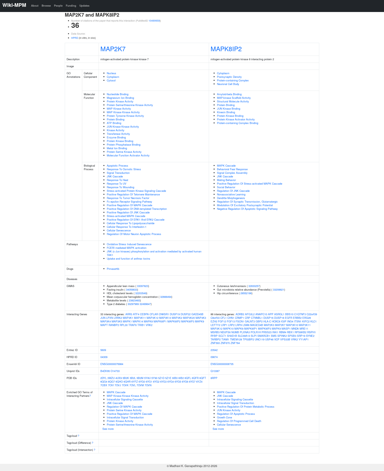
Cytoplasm (113, 77)
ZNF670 (225, 343)
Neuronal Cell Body (228, 84)
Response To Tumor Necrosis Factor (128, 198)
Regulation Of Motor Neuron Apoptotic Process (134, 234)
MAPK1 (127, 321)
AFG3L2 (250, 314)
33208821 (278, 289)
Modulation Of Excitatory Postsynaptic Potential (245, 205)
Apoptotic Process (117, 165)
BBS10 (289, 314)
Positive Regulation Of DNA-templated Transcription (137, 209)
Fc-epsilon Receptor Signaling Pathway (129, 201)
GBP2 (259, 321)
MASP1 (286, 328)
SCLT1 (222, 336)
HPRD (74, 37)
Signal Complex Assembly (232, 173)
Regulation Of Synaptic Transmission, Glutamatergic (247, 201)
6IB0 (175, 378)
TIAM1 (225, 339)
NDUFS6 (225, 332)
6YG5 (178, 381)
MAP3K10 (292, 325)
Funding (71, 5)
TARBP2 (216, 339)
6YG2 (156, 381)
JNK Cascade (115, 176)
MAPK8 (148, 321)
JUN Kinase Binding (228, 108)
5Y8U (147, 378)
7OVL (132, 385)
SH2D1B (232, 336)
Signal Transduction (118, 173)
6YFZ (134, 381)
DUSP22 (186, 314)
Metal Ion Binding (117, 148)
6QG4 (103, 381)
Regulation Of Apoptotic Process (236, 414)
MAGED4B (256, 325)
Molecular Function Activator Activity (128, 155)
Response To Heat (117, 180)
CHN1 (230, 318)
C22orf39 (312, 314)
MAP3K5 (117, 321)
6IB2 (181, 378)
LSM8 (246, 325)
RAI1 (275, 332)
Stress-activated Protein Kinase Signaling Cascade (136, 191)
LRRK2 (118, 318)
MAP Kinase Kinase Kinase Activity (128, 396)
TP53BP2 (248, 339)
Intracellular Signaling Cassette (125, 399)
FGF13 (231, 321)
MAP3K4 (105, 321)
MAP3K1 (128, 318)
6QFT (202, 378)
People (58, 5)
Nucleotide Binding (117, 94)
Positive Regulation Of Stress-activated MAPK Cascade (249, 183)
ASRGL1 (279, 314)
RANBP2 (114, 325)
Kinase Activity (115, 130)
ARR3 (128, 314)
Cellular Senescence (119, 230)
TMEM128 (236, 339)
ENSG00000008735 (222, 364)
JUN (102, 318)
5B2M (140, 378)
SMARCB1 (263, 336)
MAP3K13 (165, 318)
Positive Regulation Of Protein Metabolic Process (245, 406)
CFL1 (223, 318)
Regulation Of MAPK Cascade (124, 406)
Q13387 (215, 371)
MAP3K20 (189, 318)
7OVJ (118, 385)
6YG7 (192, 381)
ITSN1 (297, 321)
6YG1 (149, 381)
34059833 (131, 289)
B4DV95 (105, 371)
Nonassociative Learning (231, 194)
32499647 (145, 304)
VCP (276, 339)
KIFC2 (306, 321)
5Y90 (154, 378)
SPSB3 (292, 336)
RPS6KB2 (300, 332)
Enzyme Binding (116, 137)
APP (270, 314)
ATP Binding (114, 123)
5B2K (126, 378)
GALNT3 (250, 321)
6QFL (188, 378)
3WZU (111, 378)
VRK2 (149, 325)
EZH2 (214, 321)
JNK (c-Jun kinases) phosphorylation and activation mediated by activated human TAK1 (154, 253)
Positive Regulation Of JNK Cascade (128, 212)
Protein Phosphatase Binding (123, 144)
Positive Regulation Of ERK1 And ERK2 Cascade (135, 219)
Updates (84, 5)
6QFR (195, 378)
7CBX (103, 385)
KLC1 (313, 321)
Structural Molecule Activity (233, 101)
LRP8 (238, 325)
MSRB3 (215, 332)
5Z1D (161, 378)
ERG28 (306, 318)
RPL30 (124, 325)
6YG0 (142, 381)
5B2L (133, 378)
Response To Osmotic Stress (124, 169)
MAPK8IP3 (187, 321)
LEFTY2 (215, 325)
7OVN (148, 385)
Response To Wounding (120, 187)
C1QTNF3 (300, 314)
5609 (103, 350)
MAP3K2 (177, 318)
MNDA (295, 328)
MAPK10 (228, 328)
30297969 (133, 304)
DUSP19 (175, 314)
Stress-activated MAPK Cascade (126, 216)
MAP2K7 (113, 48)
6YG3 (163, 381)
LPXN (109, 318)
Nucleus (111, 73)
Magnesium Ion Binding (120, 98)
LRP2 (231, 325)
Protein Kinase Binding (120, 141)
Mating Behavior (226, 180)
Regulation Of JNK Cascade (233, 191)
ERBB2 (297, 318)
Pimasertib (113, 269)
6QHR (127, 381)
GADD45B (197, 314)
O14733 (115, 371)
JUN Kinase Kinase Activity (123, 126)
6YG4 (170, 381)
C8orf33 (215, 318)
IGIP (283, 321)
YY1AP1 (304, 339)
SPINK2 (282, 336)
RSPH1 (311, 332)
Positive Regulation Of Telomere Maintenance (133, 194)
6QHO (119, 381)
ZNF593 (215, 343)
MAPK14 (138, 321)
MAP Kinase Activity (119, 108)
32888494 (165, 297)
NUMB (235, 332)
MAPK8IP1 (160, 321)
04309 (103, 357)
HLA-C (267, 321)
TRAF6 (132, 325)
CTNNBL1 (257, 318)
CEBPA (144, 314)
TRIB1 (141, 325)
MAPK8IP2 (226, 48)
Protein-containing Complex (233, 80)
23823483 (134, 300)
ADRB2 (240, 314)
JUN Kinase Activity (228, 410)
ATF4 (136, 314)
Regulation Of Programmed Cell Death (239, 421)
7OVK (125, 385)
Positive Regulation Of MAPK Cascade (129, 205)
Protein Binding (115, 119)
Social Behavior (226, 187)
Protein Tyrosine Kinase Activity (125, 116)
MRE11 (304, 328)
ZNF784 (235, 343)
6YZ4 (199, 381)
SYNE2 (310, 336)
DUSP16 (268, 318)
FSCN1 (240, 321)
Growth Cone (224, 417)
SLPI (254, 336)
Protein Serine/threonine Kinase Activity (130, 105)
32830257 (254, 286)
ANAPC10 (261, 314)
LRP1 (224, 325)
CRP (247, 318)
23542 (214, 350)
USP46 (269, 339)
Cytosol (111, 80)
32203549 (140, 293)
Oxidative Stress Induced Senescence (129, 244)
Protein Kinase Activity (120, 101)
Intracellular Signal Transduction (125, 417)
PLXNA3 (245, 332)
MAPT (104, 325)
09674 (214, 357)
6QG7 (111, 381)
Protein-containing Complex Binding (237, 123)
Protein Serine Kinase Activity (124, 152)
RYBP (214, 336)
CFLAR (154, 314)
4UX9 (118, 378)
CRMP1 (239, 318)
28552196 (246, 293)
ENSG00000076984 (111, 364)
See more (108, 429)
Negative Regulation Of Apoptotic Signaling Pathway (247, 209)
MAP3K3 (201, 318)
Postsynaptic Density (229, 77)
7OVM (140, 385)
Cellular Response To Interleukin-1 (126, 227)
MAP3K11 (140, 318)
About (34, 5)
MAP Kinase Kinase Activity (123, 112)
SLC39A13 (244, 336)
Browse (46, 5)
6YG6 (185, 381)
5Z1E (168, 378)
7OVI (111, 385)
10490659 (154, 20)
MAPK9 (199, 321)
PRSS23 (267, 332)
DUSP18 (279, 318)
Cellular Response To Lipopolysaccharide (130, 223)
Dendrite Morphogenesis (231, 198)
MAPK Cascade (226, 165)
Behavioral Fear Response (232, 169)
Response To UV (116, 183)
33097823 (142, 286)
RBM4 (282, 332)
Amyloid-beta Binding (229, 94)
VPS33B (285, 339)
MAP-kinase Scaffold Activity (234, 98)
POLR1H (256, 332)
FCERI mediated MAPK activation (126, 248)
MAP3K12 (152, 318)
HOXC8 (276, 321)
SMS (274, 336)
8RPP (214, 378)
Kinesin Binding (226, 112)
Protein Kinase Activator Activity (236, 119)
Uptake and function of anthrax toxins (128, 258)
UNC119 (259, 339)
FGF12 (222, 321)
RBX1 (290, 332)
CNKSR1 (164, 314)
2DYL (103, 378)
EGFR (288, 318)
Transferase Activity (118, 134)
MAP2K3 (269, 325)
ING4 (290, 321)
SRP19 (301, 336)
